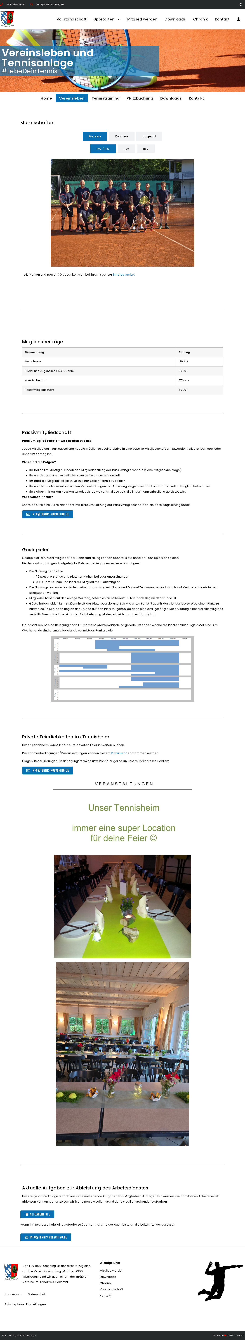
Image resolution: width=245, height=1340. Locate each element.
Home (46, 98)
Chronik (200, 19)
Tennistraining (105, 98)
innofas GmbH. (124, 275)
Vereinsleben (71, 98)
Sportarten (104, 19)
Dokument (119, 753)
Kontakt (222, 19)
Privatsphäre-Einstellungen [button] (25, 1304)
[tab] (95, 136)
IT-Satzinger (236, 1335)
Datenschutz (37, 1294)
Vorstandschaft (72, 19)
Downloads (175, 19)
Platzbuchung (140, 98)
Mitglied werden (142, 19)
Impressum (13, 1294)
